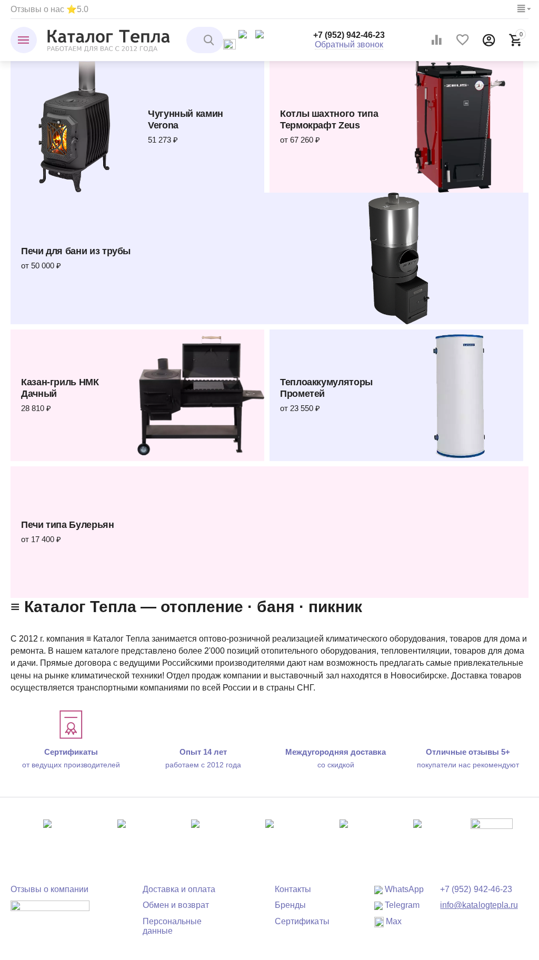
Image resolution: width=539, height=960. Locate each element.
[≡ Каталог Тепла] (108, 39)
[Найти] (210, 40)
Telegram (401, 905)
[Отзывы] (50, 913)
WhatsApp (403, 889)
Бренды (290, 905)
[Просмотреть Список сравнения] (436, 40)
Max (393, 921)
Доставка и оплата (179, 889)
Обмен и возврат (176, 905)
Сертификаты (302, 921)
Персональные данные (172, 926)
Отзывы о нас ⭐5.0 (49, 9)
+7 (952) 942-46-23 (349, 35)
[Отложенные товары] (462, 40)
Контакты (293, 889)
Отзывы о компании (49, 889)
